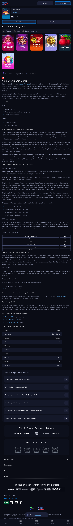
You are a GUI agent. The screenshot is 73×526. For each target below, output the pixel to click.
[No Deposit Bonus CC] (55, 489)
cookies (38, 515)
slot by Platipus (24, 84)
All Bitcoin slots (60, 296)
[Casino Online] (40, 489)
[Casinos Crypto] (47, 489)
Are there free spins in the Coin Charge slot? (21, 395)
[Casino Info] (25, 489)
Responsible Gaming (11, 498)
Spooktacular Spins (12, 320)
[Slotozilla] (62, 489)
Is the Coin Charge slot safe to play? (18, 379)
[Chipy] (33, 489)
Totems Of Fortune (11, 323)
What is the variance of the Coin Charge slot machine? (24, 411)
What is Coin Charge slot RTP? (16, 387)
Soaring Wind (9, 317)
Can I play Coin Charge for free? (16, 403)
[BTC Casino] (3, 73)
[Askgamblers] (11, 489)
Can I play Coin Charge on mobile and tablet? (21, 418)
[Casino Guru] (18, 489)
